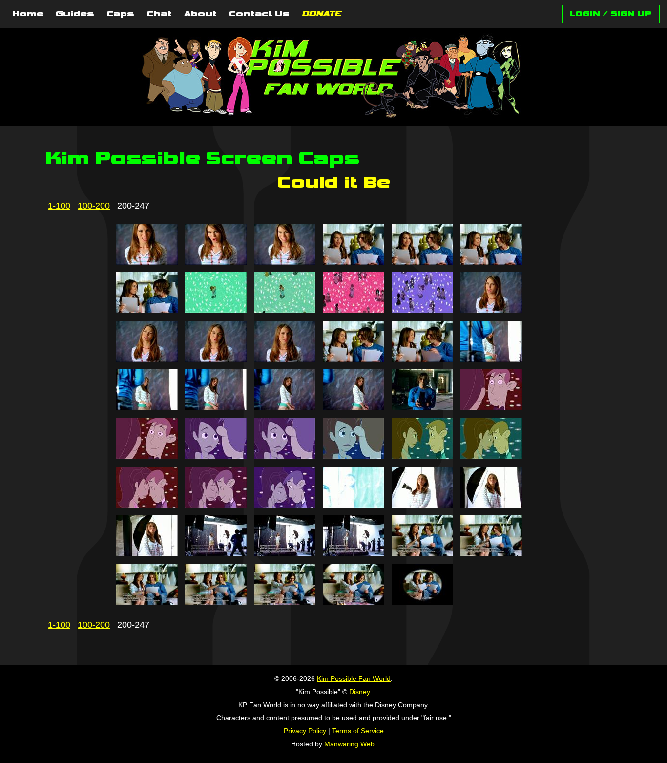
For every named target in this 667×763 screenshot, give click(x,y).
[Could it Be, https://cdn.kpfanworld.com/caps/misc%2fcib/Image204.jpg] (353, 262)
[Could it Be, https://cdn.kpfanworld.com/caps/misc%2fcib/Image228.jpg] (353, 456)
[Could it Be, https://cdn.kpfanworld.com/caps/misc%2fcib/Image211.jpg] (422, 310)
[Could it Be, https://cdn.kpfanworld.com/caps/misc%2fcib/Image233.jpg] (284, 505)
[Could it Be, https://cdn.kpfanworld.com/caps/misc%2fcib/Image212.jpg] (491, 310)
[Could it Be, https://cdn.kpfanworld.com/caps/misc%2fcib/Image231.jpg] (147, 505)
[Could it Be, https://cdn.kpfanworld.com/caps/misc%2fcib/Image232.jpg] (216, 505)
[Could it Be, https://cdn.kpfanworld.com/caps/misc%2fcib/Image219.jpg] (147, 407)
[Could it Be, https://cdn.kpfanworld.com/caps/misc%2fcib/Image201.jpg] (147, 262)
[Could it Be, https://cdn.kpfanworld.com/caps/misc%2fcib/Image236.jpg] (491, 505)
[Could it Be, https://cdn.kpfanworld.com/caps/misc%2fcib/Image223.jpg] (422, 407)
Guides (75, 14)
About (200, 14)
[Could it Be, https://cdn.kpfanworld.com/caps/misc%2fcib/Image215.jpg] (284, 359)
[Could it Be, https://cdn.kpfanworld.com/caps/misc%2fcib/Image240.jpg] (353, 553)
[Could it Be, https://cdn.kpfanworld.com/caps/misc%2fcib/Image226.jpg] (216, 456)
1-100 (59, 206)
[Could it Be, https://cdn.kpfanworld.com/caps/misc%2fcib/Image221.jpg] (284, 407)
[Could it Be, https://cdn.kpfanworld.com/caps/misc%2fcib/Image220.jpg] (216, 407)
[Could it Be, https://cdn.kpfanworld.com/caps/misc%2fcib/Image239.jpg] (284, 553)
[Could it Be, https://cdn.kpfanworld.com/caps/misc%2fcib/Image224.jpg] (491, 407)
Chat (159, 14)
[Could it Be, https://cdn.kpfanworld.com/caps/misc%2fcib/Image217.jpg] (422, 359)
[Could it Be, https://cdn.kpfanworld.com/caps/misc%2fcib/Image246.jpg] (353, 602)
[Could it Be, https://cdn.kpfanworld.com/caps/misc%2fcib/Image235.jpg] (422, 505)
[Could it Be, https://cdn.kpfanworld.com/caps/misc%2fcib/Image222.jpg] (353, 407)
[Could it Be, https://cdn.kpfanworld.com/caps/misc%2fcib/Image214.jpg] (216, 359)
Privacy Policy (305, 731)
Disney (359, 692)
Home (27, 14)
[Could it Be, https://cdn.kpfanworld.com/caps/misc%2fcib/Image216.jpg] (353, 359)
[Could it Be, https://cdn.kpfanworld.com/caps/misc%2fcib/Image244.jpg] (216, 602)
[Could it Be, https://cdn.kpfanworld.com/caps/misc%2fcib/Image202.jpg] (216, 262)
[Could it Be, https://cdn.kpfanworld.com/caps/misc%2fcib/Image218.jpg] (491, 359)
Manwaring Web (349, 744)
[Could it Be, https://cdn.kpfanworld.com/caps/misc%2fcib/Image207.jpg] (147, 310)
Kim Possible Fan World (354, 678)
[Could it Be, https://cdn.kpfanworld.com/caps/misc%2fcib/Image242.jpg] (491, 553)
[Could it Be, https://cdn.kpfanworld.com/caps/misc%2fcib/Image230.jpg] (491, 456)
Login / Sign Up (611, 14)
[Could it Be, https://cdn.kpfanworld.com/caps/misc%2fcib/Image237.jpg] (147, 553)
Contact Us (259, 14)
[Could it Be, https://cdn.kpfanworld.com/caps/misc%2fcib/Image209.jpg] (284, 310)
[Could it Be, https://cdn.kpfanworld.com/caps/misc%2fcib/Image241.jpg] (422, 553)
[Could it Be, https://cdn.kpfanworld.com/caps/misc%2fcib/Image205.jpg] (422, 262)
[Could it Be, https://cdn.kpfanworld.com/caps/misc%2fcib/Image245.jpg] (284, 602)
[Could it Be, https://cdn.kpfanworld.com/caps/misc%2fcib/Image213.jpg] (147, 359)
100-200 (94, 206)
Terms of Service (358, 731)
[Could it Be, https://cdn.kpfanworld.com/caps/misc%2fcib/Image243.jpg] (147, 602)
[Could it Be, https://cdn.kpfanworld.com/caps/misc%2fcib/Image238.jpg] (216, 553)
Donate (321, 14)
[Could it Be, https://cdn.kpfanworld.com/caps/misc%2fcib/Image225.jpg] (147, 456)
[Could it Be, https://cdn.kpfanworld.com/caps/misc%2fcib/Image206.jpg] (491, 262)
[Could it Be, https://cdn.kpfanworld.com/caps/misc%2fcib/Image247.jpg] (422, 602)
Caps (120, 14)
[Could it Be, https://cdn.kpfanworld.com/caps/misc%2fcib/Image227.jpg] (284, 456)
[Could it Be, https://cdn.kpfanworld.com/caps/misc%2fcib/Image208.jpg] (216, 310)
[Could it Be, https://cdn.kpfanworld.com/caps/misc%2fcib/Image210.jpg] (353, 310)
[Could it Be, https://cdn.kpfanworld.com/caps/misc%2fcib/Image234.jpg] (353, 505)
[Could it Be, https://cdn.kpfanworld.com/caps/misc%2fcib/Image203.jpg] (284, 262)
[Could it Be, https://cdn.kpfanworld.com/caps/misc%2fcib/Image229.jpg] (422, 456)
